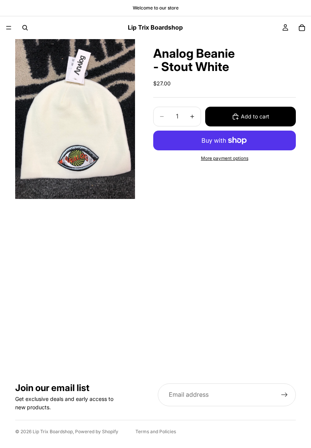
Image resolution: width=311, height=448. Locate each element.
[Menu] (8, 27)
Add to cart (255, 116)
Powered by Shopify (96, 431)
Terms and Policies (155, 431)
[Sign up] (284, 395)
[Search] (25, 27)
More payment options (224, 158)
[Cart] (302, 27)
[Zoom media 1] (75, 119)
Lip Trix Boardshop (53, 431)
